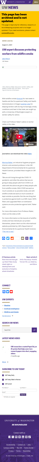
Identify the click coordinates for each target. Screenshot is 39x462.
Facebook (9, 437)
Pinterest (26, 437)
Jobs (29, 445)
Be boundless (19, 425)
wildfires (31, 247)
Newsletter (27, 451)
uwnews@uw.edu (8, 33)
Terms (18, 451)
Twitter (13, 437)
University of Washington (3, 2)
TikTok (29, 437)
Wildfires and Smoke (11, 312)
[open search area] (30, 2)
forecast (20, 98)
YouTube (19, 437)
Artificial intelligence (11, 309)
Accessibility (10, 445)
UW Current (8, 384)
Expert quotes (7, 41)
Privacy (11, 451)
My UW (19, 448)
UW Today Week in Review (13, 379)
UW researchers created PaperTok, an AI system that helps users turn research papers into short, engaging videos (24, 351)
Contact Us (21, 445)
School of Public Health (22, 247)
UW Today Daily (9, 375)
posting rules (25, 104)
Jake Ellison (6, 59)
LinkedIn (23, 437)
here (29, 154)
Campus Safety (9, 448)
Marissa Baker (7, 162)
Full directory (6, 316)
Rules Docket (28, 448)
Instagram (16, 437)
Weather (7, 305)
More (4, 362)
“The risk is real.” (8, 231)
